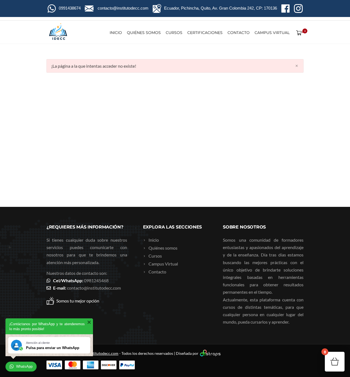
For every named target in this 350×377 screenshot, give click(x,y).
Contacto (239, 32)
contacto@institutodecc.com (94, 287)
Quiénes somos (144, 32)
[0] (298, 33)
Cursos (174, 32)
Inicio (116, 32)
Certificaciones (205, 32)
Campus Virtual (272, 32)
